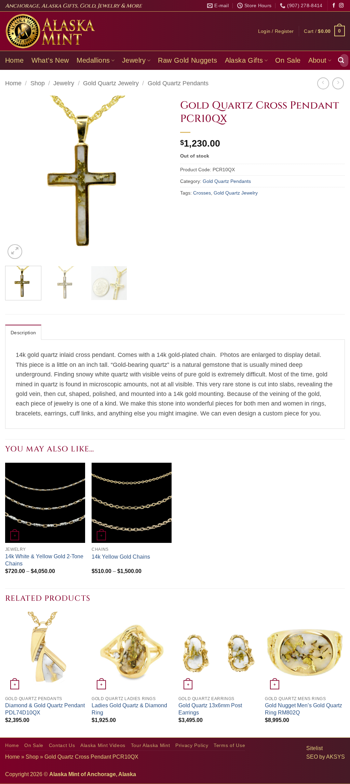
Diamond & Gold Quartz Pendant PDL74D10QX (45, 708)
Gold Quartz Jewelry (111, 83)
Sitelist (314, 748)
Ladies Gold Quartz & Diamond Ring (129, 708)
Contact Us (62, 745)
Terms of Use (229, 745)
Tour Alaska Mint (150, 745)
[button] (276, 31)
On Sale (288, 60)
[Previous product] (338, 83)
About (317, 60)
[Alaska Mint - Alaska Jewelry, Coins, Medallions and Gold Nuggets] (50, 31)
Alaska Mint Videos (102, 745)
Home (14, 60)
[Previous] (17, 178)
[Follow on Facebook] (334, 5)
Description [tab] (23, 332)
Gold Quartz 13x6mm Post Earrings (210, 708)
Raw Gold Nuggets (187, 60)
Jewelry (134, 60)
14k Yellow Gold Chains (121, 557)
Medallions (93, 60)
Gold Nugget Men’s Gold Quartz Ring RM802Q (303, 708)
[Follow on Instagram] (341, 5)
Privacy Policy (191, 745)
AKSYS (335, 757)
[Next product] (323, 83)
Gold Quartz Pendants (178, 83)
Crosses (202, 193)
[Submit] (341, 60)
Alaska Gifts (244, 60)
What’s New (50, 60)
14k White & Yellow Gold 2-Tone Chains (44, 560)
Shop (37, 83)
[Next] (158, 178)
